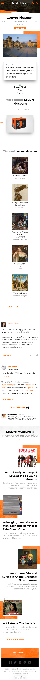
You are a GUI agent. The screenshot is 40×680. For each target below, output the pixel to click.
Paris (3, 388)
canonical (5, 396)
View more (12, 639)
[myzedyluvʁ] (7, 385)
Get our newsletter (21, 652)
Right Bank (31, 388)
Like (37, 355)
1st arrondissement (26, 390)
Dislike (31, 356)
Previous (2, 122)
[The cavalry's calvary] (20, 290)
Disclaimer (20, 58)
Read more (7, 355)
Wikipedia (12, 367)
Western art (20, 396)
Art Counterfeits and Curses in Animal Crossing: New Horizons (19, 577)
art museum (29, 385)
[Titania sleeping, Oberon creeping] (20, 172)
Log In (33, 3)
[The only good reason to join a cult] (20, 199)
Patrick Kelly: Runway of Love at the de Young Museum (21, 476)
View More (12, 306)
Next (37, 124)
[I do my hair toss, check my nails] (20, 261)
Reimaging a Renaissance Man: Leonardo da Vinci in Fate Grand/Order (20, 526)
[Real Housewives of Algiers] (20, 229)
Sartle (20, 2)
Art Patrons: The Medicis (19, 623)
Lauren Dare (13, 323)
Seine (7, 390)
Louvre (5, 376)
